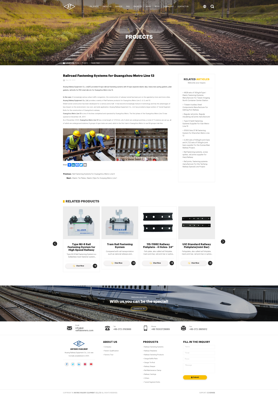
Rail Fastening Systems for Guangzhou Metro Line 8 (93, 174)
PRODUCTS (150, 342)
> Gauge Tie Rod (149, 362)
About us (107, 6)
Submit (196, 377)
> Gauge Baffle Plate (150, 358)
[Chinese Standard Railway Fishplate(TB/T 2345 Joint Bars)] (196, 223)
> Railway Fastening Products (153, 355)
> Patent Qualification (111, 351)
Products (94, 6)
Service (118, 6)
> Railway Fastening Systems (153, 347)
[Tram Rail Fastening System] (81, 223)
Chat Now (80, 263)
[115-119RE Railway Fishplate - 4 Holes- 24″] (120, 223)
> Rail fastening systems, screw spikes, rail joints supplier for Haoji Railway (195, 154)
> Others (146, 378)
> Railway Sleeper (149, 366)
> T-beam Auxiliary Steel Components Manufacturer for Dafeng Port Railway (195, 107)
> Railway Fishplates (150, 351)
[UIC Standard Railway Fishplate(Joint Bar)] (158, 223)
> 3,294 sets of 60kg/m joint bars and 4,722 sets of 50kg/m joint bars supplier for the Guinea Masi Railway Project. (196, 144)
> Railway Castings (149, 374)
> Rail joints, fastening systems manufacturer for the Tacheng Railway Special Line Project (195, 164)
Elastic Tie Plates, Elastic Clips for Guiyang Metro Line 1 (94, 178)
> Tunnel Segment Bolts (151, 382)
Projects (137, 6)
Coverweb (211, 393)
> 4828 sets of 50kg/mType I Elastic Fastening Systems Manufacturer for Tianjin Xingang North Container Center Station (196, 96)
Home (77, 63)
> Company (107, 347)
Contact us (183, 6)
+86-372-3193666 (122, 329)
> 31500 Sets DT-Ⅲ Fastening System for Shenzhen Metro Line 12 (196, 133)
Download (168, 6)
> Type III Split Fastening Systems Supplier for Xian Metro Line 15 (196, 123)
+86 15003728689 (160, 329)
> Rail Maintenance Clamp (152, 370)
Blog (157, 6)
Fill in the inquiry (196, 342)
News (148, 6)
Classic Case (95, 63)
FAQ (128, 6)
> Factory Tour (108, 355)
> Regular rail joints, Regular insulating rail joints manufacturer (196, 115)
